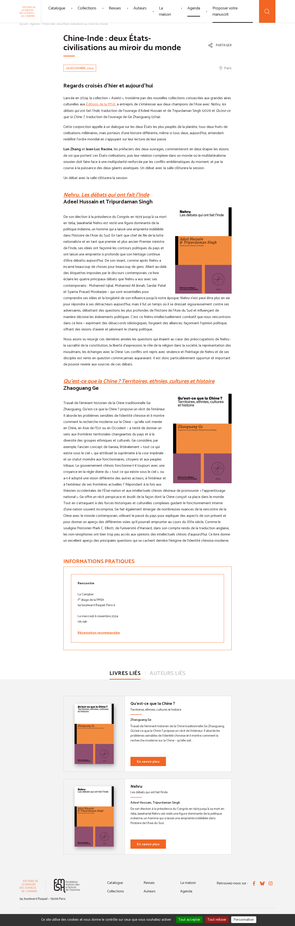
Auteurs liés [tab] (168, 673)
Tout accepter (189, 920)
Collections (87, 8)
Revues (115, 8)
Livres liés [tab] (125, 673)
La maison (165, 11)
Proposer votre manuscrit (225, 11)
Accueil (24, 24)
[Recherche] (267, 11)
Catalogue (56, 8)
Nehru (136, 786)
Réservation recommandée (99, 633)
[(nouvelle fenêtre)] (67, 886)
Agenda (193, 8)
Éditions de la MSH (100, 104)
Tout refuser (216, 920)
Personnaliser (243, 920)
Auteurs (140, 8)
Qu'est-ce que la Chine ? (152, 703)
